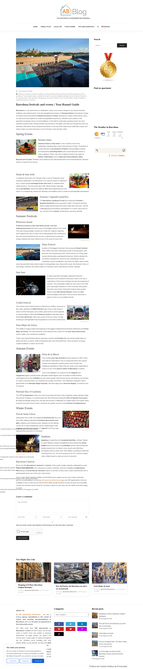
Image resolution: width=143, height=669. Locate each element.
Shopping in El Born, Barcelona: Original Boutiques (30, 586)
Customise (12, 661)
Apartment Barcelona (32, 590)
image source (85, 240)
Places (77, 96)
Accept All (38, 661)
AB (19, 94)
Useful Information (44, 96)
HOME (35, 27)
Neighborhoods (69, 96)
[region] (25, 654)
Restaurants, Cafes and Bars (28, 98)
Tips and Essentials (86, 27)
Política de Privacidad (117, 666)
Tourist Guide (27, 96)
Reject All (25, 661)
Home (35, 96)
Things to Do (45, 27)
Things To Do (58, 98)
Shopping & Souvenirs (46, 98)
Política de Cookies (98, 666)
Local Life (58, 27)
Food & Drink (70, 27)
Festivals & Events (62, 94)
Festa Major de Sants (102, 586)
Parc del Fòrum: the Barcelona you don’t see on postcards (71, 587)
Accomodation (26, 94)
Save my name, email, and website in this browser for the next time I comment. (44, 525)
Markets (60, 96)
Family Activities (50, 94)
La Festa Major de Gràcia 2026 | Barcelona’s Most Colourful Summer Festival (111, 653)
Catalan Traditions (38, 94)
